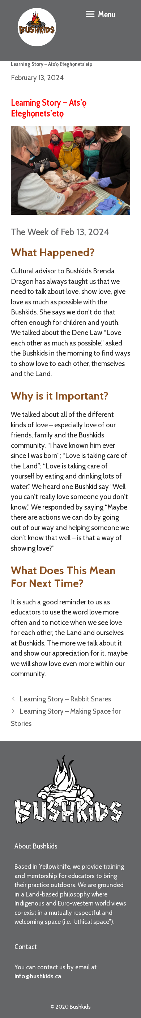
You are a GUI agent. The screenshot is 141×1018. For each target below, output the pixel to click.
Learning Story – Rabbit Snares (65, 699)
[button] (100, 14)
